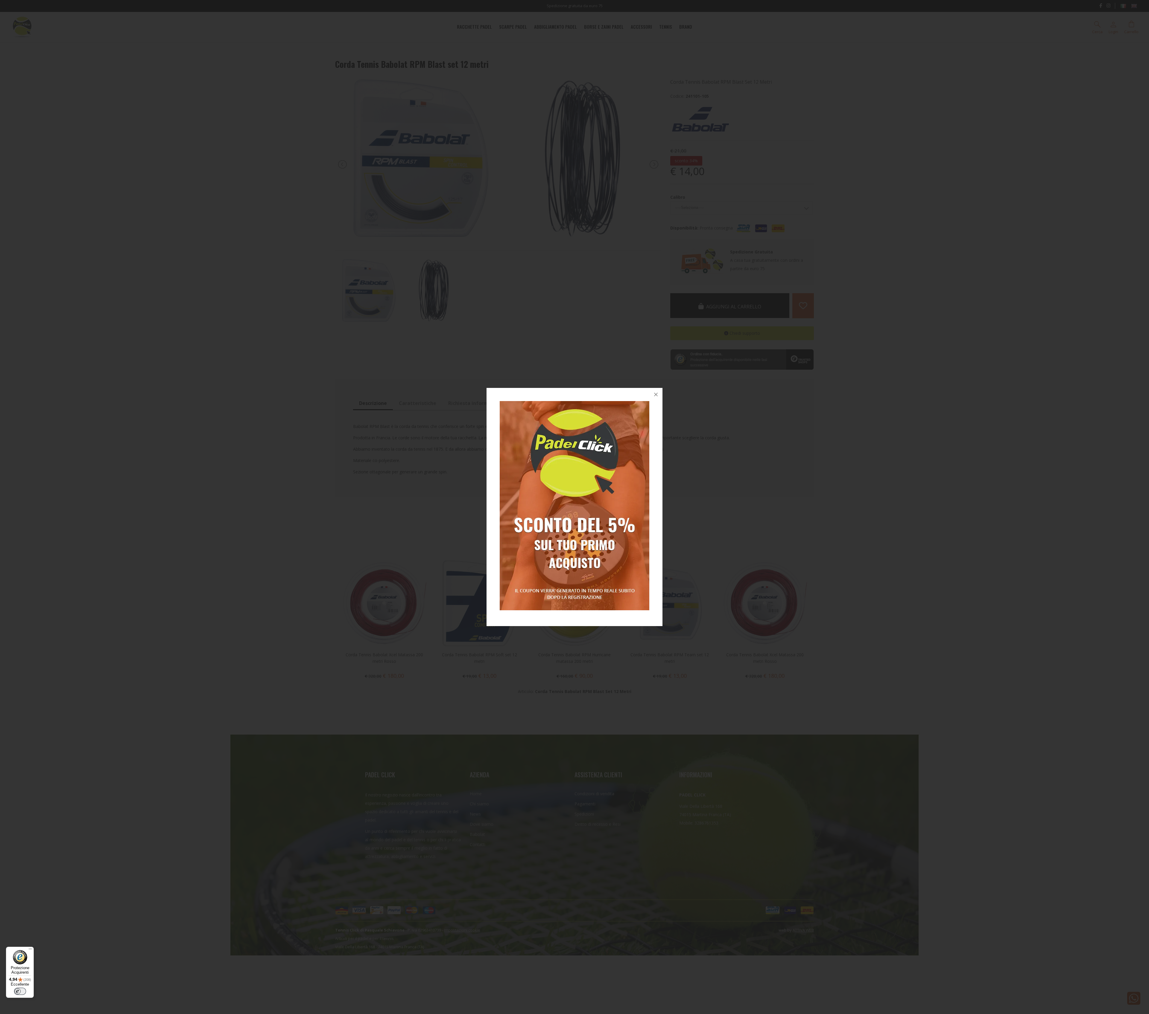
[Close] (655, 394)
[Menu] (30, 950)
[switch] (20, 991)
